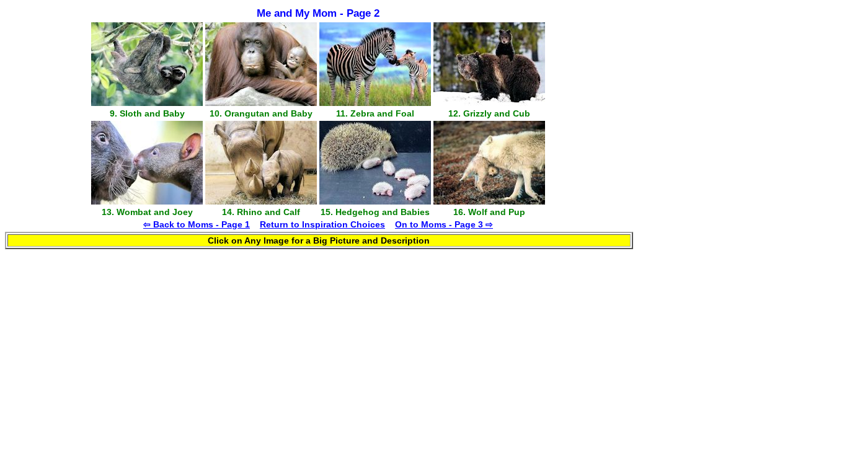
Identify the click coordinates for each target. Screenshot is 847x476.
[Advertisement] (652, 119)
